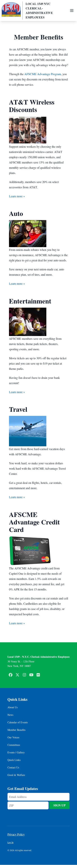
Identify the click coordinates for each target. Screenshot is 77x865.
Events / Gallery (16, 752)
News (10, 715)
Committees (13, 745)
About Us (12, 707)
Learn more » (17, 196)
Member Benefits (16, 730)
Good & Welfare (16, 775)
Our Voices (13, 737)
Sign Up (59, 805)
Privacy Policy (16, 834)
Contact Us (13, 767)
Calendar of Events (17, 722)
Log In (10, 842)
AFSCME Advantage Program (42, 74)
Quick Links (14, 760)
